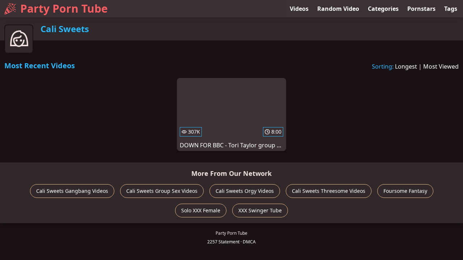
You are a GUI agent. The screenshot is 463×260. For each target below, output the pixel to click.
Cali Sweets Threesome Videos (328, 190)
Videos (299, 9)
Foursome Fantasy (405, 190)
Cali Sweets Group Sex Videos (161, 190)
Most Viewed (441, 66)
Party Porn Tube (64, 8)
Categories (383, 9)
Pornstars (421, 9)
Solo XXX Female (200, 210)
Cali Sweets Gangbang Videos (72, 190)
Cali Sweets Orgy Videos (245, 190)
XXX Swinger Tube (260, 210)
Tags (450, 9)
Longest (406, 66)
